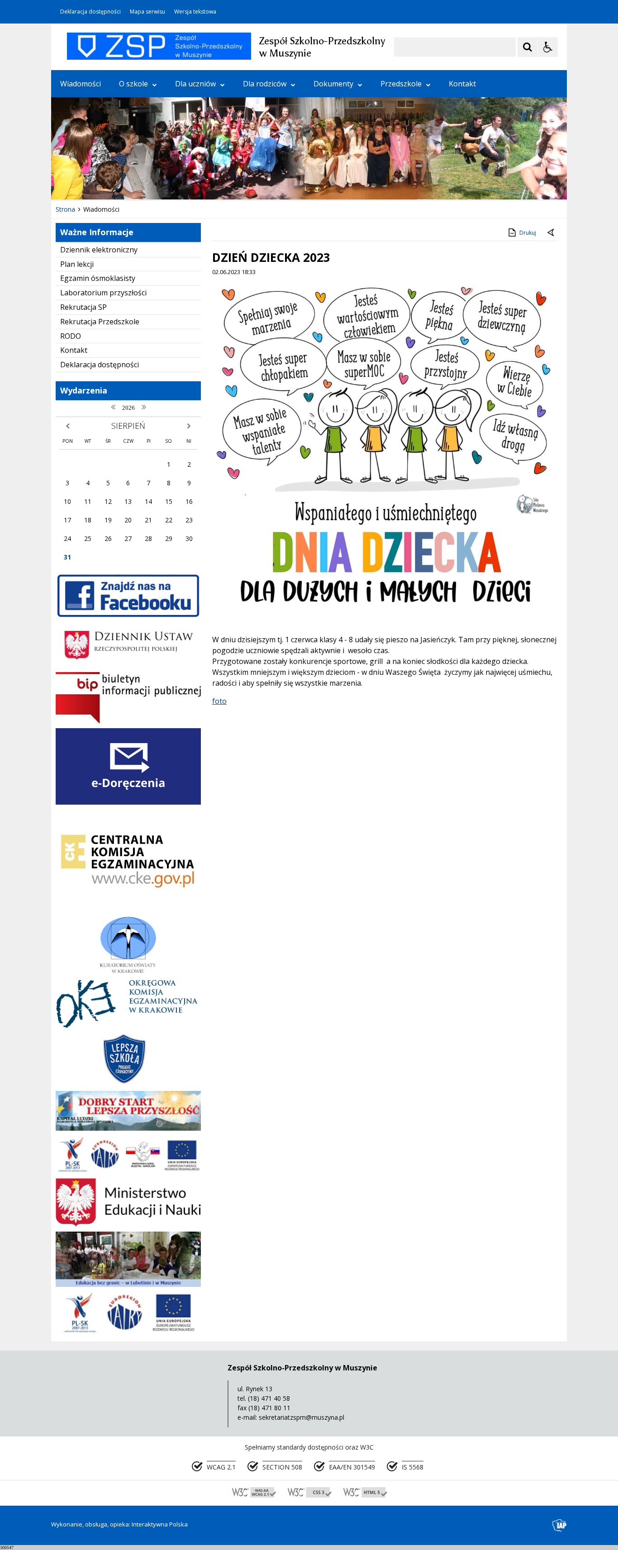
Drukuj (527, 233)
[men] (128, 1224)
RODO (70, 336)
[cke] (128, 909)
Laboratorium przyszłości (103, 293)
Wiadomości (80, 84)
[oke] (128, 1025)
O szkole (133, 84)
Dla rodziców (264, 84)
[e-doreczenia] (128, 802)
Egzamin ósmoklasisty (97, 278)
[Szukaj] (527, 47)
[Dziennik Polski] (128, 665)
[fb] (128, 616)
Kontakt (462, 84)
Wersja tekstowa (195, 11)
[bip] (128, 721)
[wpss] (128, 1171)
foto (219, 701)
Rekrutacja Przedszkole (99, 322)
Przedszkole (401, 84)
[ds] (128, 1128)
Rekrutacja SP (83, 307)
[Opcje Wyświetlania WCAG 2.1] (548, 47)
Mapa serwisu (147, 11)
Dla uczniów (195, 84)
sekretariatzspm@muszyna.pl (301, 1417)
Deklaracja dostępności (90, 11)
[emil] (128, 1329)
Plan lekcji (77, 264)
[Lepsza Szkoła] (128, 1083)
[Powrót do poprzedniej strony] (551, 233)
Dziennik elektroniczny (99, 250)
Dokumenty (333, 84)
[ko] (128, 970)
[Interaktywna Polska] (559, 1525)
